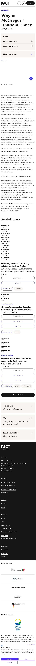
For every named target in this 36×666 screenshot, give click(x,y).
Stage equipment (6, 528)
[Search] (19, 3)
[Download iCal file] (32, 41)
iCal (16, 283)
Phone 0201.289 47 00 (8, 482)
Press (3, 518)
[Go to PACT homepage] (5, 3)
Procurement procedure (9, 532)
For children (27, 386)
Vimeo (3, 556)
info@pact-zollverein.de (8, 489)
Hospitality (4, 535)
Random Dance (16, 25)
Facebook (4, 553)
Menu (29, 3)
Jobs (2, 522)
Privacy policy (31, 644)
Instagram (4, 550)
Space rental (5, 525)
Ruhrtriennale (7, 288)
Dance (17, 332)
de (24, 3)
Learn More (17, 278)
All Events (17, 395)
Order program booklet (8, 538)
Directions (4, 492)
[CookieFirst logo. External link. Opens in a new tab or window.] (2, 645)
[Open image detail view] (31, 78)
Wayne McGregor (11, 18)
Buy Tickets (17, 321)
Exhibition (18, 288)
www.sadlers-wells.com (23, 176)
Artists (3, 507)
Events (3, 504)
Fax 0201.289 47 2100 (8, 486)
